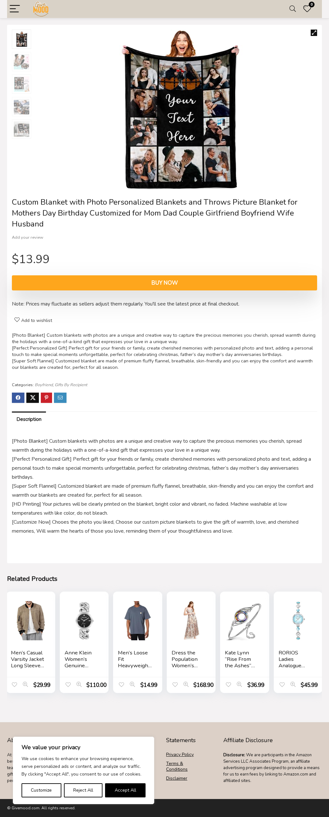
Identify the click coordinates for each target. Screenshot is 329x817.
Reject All (83, 790)
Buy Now (164, 283)
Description (28, 419)
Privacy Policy (180, 754)
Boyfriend (44, 385)
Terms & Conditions (177, 766)
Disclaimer (176, 778)
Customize (41, 790)
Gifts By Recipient (71, 385)
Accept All (125, 790)
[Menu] (14, 9)
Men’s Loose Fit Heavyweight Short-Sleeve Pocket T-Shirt (134, 668)
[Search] (292, 9)
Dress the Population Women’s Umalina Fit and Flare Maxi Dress (185, 668)
